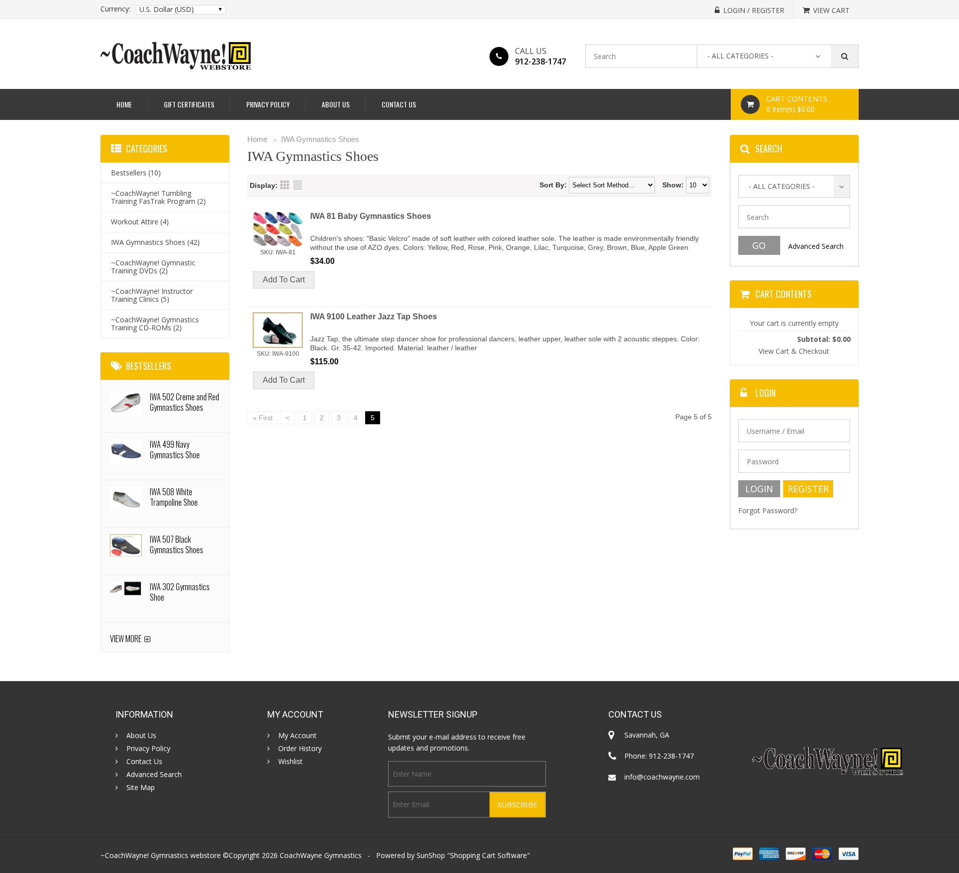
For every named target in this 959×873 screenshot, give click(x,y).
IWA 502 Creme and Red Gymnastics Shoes (184, 402)
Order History (300, 749)
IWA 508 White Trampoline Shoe (174, 497)
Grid (284, 184)
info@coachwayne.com (662, 777)
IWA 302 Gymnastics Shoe (180, 592)
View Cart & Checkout (794, 351)
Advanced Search (816, 246)
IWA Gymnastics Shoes (320, 139)
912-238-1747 (540, 61)
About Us (336, 104)
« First (263, 418)
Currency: (115, 9)
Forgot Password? (767, 510)
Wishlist (290, 762)
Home (124, 104)
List (297, 184)
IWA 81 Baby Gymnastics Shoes (370, 216)
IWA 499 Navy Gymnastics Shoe (175, 449)
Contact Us (399, 104)
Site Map (140, 788)
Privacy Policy (268, 104)
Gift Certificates (189, 104)
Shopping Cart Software (488, 855)
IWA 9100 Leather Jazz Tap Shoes (373, 316)
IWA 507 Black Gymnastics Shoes (176, 544)
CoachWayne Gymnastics (321, 855)
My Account (297, 736)
